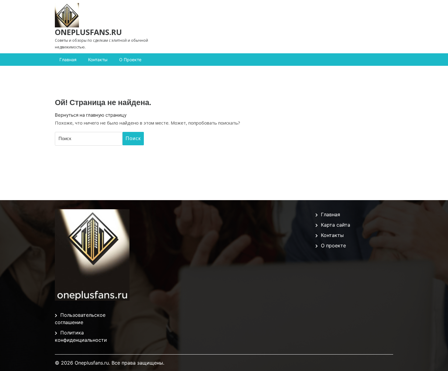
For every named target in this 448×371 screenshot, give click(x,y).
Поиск (133, 138)
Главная (67, 59)
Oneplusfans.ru (88, 32)
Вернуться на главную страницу (90, 115)
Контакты (98, 59)
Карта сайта (335, 225)
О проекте (130, 59)
